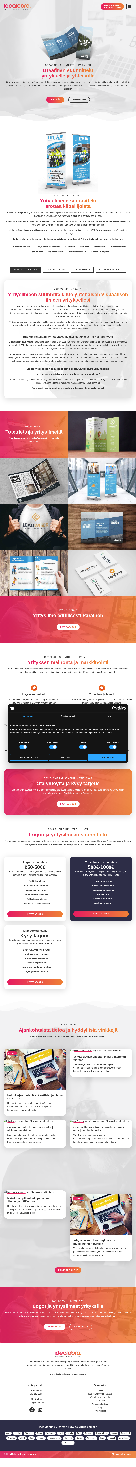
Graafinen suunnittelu (100, 1406)
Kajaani (53, 1452)
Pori (85, 1442)
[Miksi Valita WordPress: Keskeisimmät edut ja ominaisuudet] (101, 1130)
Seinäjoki (28, 1447)
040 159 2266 (36, 1402)
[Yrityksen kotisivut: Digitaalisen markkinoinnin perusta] (101, 1239)
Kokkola (58, 1447)
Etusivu (100, 1399)
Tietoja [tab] (108, 716)
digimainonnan (71, 89)
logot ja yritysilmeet (105, 82)
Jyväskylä (55, 1442)
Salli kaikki (107, 757)
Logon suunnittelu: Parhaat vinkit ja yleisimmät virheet (31, 1134)
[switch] (53, 747)
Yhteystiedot (100, 1420)
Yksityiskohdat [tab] (68, 716)
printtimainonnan (52, 89)
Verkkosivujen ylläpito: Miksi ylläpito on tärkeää (100, 1064)
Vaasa (123, 1442)
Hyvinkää (87, 1447)
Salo (48, 1447)
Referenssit (100, 1409)
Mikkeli (39, 1447)
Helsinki (22, 1442)
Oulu (12, 1442)
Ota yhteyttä (90, 239)
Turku (44, 1442)
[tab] (25, 270)
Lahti (66, 1442)
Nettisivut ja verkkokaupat (100, 1402)
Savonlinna (66, 1452)
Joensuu (96, 1442)
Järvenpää (112, 1447)
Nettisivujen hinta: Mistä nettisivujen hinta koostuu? (32, 1102)
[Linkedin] (40, 1418)
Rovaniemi (15, 1447)
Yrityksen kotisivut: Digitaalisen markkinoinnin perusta (94, 1247)
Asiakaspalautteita (100, 1413)
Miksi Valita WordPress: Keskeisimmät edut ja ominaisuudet (98, 1138)
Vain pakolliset (29, 757)
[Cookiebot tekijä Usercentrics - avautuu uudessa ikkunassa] (114, 708)
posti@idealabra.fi (36, 1411)
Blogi (100, 1416)
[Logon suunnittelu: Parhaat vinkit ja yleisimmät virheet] (31, 1127)
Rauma (99, 1447)
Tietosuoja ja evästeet (121, 1463)
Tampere (33, 1442)
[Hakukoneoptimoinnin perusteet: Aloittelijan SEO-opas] (31, 1197)
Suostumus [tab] (28, 716)
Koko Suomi (81, 1452)
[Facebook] (32, 1418)
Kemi (123, 1447)
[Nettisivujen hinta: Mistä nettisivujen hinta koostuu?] (35, 1094)
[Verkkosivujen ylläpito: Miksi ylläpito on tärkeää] (98, 1056)
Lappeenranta (72, 1447)
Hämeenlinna (110, 1442)
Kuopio (76, 1442)
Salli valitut (68, 757)
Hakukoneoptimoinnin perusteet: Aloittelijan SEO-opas (29, 1205)
